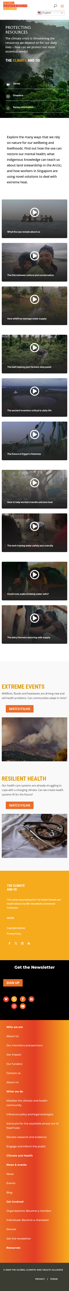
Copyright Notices (16, 928)
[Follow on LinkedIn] (28, 943)
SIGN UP (12, 983)
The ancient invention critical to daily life (29, 410)
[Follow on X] (15, 943)
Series (16, 83)
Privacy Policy (14, 933)
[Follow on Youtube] (23, 1006)
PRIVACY (40, 1279)
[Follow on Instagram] (22, 943)
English (46, 12)
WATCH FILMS (19, 709)
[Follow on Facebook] (9, 943)
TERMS (54, 1279)
